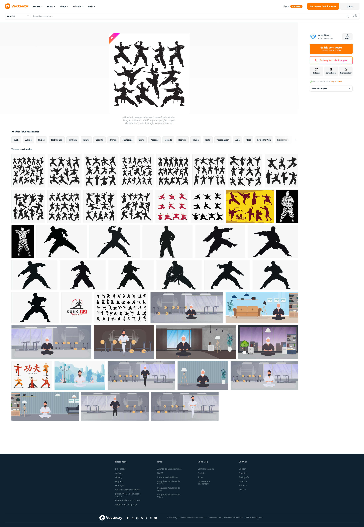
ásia (237, 139)
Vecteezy (119, 473)
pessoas (154, 139)
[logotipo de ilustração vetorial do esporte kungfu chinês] (76, 307)
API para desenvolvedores (127, 489)
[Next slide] (293, 139)
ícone (141, 139)
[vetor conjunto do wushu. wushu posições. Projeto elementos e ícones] (171, 206)
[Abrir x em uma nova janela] (151, 518)
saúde (196, 139)
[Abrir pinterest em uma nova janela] (142, 518)
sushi (16, 139)
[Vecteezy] (16, 6)
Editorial (77, 6)
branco (113, 139)
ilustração (128, 139)
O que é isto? (336, 82)
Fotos (50, 6)
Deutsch (243, 481)
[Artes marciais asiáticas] (250, 206)
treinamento (283, 139)
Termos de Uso (214, 517)
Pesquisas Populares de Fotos (168, 489)
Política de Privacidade (233, 517)
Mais (90, 6)
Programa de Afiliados (167, 477)
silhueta (73, 139)
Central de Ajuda (206, 468)
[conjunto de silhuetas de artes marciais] (121, 307)
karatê (86, 139)
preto (207, 139)
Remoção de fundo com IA (127, 500)
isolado (168, 139)
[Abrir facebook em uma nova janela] (128, 518)
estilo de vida (264, 139)
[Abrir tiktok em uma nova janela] (146, 518)
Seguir (347, 38)
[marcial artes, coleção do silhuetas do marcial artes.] (61, 241)
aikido (28, 139)
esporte (99, 139)
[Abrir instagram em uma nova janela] (133, 518)
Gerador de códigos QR (126, 504)
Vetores (36, 6)
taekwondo (56, 139)
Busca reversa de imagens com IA (127, 495)
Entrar (350, 6)
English (242, 468)
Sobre (200, 477)
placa (248, 139)
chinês (41, 139)
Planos (286, 6)
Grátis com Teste (331, 49)
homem (182, 139)
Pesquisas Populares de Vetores (168, 482)
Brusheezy (120, 468)
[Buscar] (347, 16)
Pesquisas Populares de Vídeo (168, 495)
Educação (119, 485)
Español (243, 473)
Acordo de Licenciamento (169, 468)
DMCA (160, 473)
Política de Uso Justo (253, 517)
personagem (223, 139)
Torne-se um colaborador (204, 482)
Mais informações (319, 88)
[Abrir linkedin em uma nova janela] (137, 518)
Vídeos (62, 6)
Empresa (119, 481)
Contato (201, 473)
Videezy (118, 477)
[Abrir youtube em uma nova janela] (155, 518)
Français (243, 485)
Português (244, 477)
